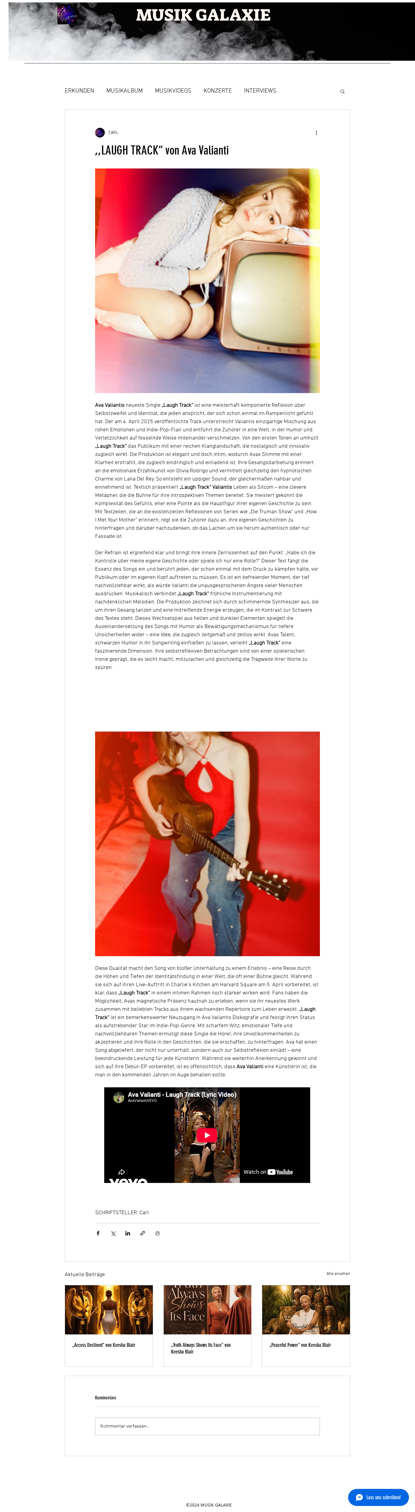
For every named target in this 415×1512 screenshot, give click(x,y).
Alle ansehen (338, 1273)
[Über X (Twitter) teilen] (113, 1233)
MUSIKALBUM (124, 91)
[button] (342, 91)
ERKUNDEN (79, 91)
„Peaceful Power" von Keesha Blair (300, 1345)
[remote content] (207, 703)
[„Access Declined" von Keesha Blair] (109, 1309)
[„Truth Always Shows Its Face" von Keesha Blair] (208, 1309)
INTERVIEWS (260, 91)
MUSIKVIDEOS (173, 91)
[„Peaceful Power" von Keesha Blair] (306, 1309)
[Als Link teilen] (143, 1233)
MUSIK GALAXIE (203, 15)
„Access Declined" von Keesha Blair (103, 1345)
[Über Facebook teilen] (98, 1233)
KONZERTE (218, 91)
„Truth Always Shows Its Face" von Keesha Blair (201, 1348)
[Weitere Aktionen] (316, 132)
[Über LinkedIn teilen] (128, 1233)
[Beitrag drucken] (157, 1233)
